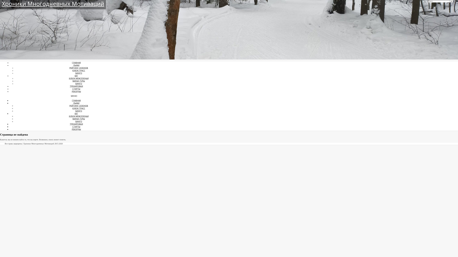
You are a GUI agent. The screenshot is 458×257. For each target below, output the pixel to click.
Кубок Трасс (78, 70)
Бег (76, 75)
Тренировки (76, 86)
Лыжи (76, 65)
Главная (76, 62)
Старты (76, 89)
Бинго (78, 73)
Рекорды (76, 91)
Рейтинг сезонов (78, 68)
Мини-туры (79, 81)
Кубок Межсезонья (79, 78)
